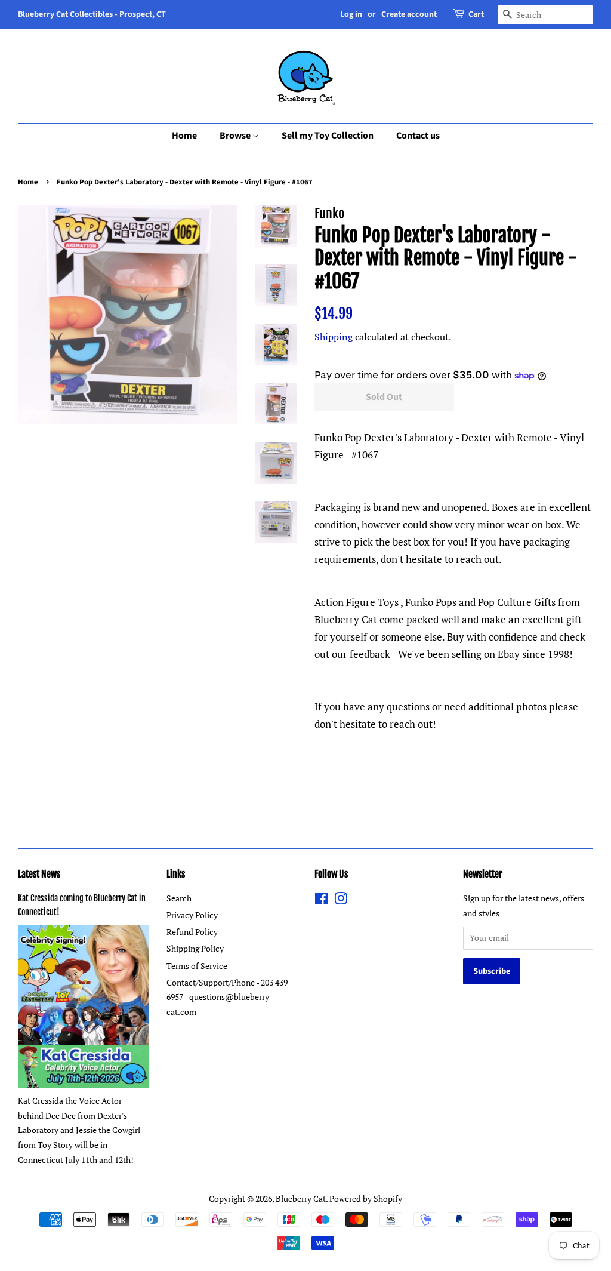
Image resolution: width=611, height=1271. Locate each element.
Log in (351, 14)
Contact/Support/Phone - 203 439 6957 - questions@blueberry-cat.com (227, 997)
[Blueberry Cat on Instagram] (340, 900)
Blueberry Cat (301, 1198)
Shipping (333, 336)
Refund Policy (192, 931)
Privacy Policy (192, 915)
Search (179, 898)
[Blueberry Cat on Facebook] (321, 900)
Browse (236, 135)
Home (184, 135)
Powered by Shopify (365, 1198)
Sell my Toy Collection (328, 135)
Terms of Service (196, 965)
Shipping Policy (195, 948)
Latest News (39, 874)
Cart (476, 14)
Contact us (418, 135)
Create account (409, 14)
